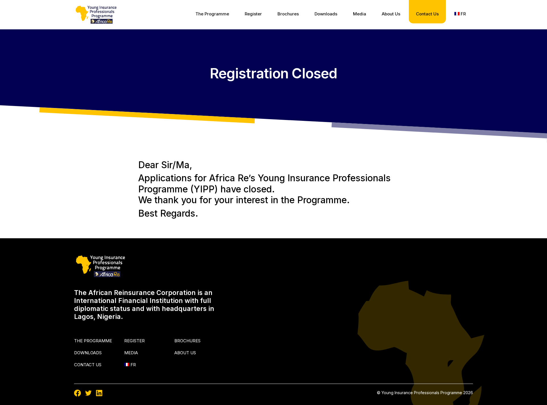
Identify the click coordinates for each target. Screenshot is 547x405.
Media (359, 14)
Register (253, 14)
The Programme (212, 14)
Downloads (326, 14)
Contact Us (427, 14)
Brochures (288, 14)
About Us (391, 14)
